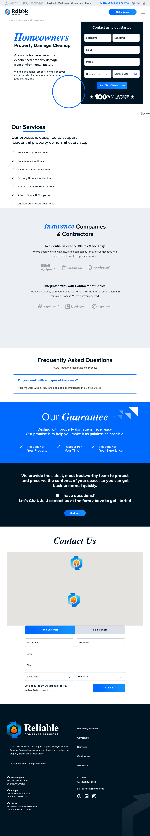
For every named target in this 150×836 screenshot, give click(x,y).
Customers (21, 20)
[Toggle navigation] (143, 12)
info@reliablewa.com (92, 788)
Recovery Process (88, 728)
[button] (97, 74)
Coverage (83, 738)
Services (82, 747)
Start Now (75, 513)
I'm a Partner (100, 629)
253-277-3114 (121, 3)
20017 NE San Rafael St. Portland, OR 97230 (19, 793)
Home (10, 20)
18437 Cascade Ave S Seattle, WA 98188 (18, 780)
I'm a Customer (50, 629)
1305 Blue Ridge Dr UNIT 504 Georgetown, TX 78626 (22, 806)
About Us (83, 765)
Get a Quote (122, 12)
